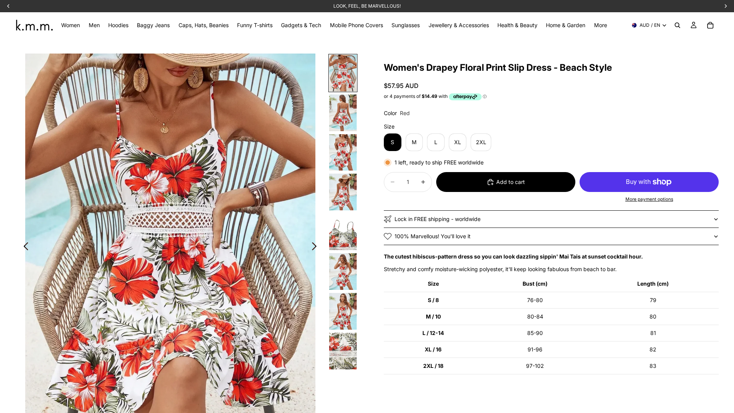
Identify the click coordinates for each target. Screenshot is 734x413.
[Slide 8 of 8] (343, 351)
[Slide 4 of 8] (343, 192)
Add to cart (510, 182)
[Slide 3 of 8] (343, 152)
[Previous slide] (23, 247)
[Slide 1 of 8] (343, 73)
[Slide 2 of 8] (343, 112)
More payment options (649, 199)
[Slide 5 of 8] (343, 231)
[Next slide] (316, 247)
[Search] (677, 25)
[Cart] (710, 25)
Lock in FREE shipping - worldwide (438, 219)
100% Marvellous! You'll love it (433, 236)
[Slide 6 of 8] (343, 271)
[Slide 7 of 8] (343, 311)
